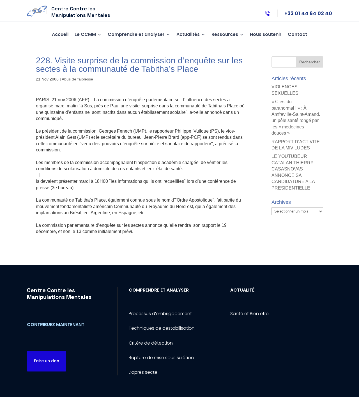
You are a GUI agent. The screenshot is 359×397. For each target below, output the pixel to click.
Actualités (188, 34)
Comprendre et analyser (136, 34)
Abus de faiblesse (77, 79)
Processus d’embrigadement (160, 313)
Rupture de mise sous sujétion (161, 357)
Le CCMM (85, 34)
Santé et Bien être (249, 313)
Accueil (60, 34)
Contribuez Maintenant (55, 324)
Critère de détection (151, 343)
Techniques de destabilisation (162, 328)
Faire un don (46, 361)
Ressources (224, 34)
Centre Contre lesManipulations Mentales (59, 294)
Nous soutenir (266, 34)
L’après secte (143, 372)
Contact (297, 34)
